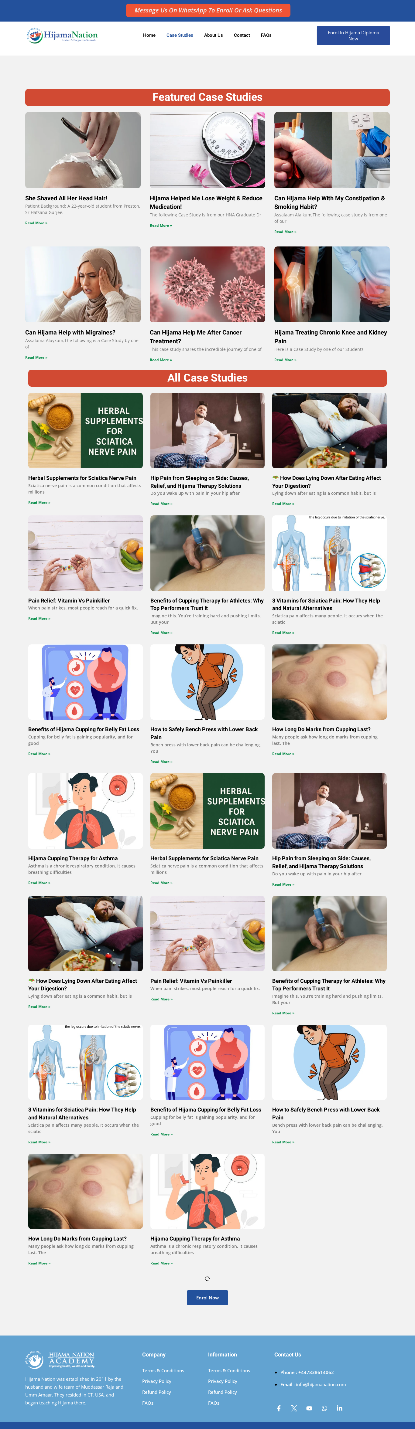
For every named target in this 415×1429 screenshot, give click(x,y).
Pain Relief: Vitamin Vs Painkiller (69, 601)
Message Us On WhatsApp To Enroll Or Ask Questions (208, 10)
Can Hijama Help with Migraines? (70, 332)
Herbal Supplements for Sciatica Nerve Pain (82, 478)
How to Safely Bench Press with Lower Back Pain (204, 733)
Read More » (36, 223)
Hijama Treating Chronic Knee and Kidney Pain (330, 337)
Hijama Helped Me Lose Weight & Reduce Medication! (206, 203)
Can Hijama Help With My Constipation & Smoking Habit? (329, 203)
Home (149, 35)
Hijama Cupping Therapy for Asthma (73, 858)
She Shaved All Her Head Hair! (66, 198)
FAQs (266, 35)
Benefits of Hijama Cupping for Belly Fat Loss (83, 729)
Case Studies (179, 35)
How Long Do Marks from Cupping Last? (321, 729)
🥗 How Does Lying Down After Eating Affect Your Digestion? (326, 482)
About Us (213, 35)
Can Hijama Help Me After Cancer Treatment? (196, 337)
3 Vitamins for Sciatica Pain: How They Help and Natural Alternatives (326, 605)
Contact (242, 35)
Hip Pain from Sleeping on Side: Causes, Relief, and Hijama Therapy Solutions (199, 482)
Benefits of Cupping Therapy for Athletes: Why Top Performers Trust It (207, 605)
